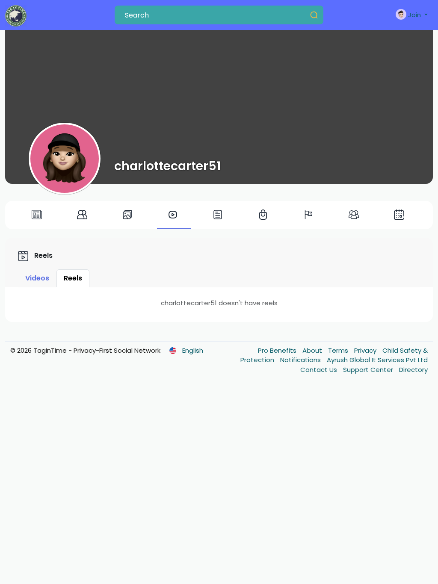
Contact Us (319, 369)
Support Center (369, 369)
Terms (339, 350)
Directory (413, 369)
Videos (37, 278)
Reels (73, 278)
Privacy (366, 350)
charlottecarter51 (167, 165)
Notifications (301, 359)
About (313, 350)
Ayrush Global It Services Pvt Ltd (377, 359)
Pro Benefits (278, 350)
